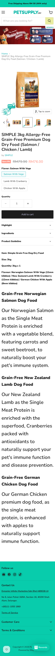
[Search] (49, 20)
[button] (17, 122)
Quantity (6, 197)
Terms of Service (10, 612)
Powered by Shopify (27, 650)
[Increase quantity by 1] (28, 203)
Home (5, 53)
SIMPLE (9, 155)
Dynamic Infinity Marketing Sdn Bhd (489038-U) (25, 591)
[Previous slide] (4, 122)
